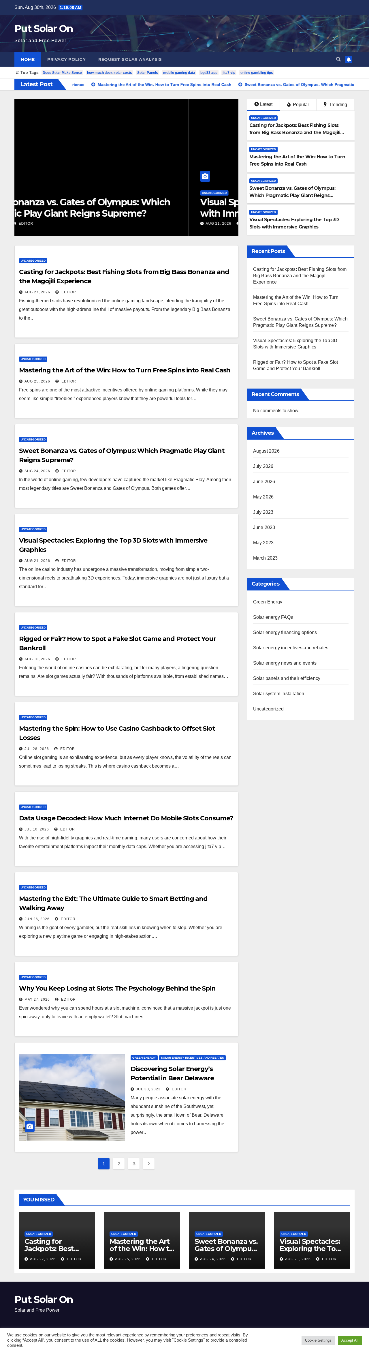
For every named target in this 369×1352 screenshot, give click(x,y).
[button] (338, 59)
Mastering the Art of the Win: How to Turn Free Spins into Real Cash (124, 370)
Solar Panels (147, 73)
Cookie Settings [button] (318, 1340)
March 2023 (265, 558)
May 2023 (263, 542)
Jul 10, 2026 (37, 829)
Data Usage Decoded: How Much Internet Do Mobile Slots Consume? (126, 818)
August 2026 (266, 451)
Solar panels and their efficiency (287, 678)
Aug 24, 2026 (37, 471)
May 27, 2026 (37, 999)
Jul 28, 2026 (37, 749)
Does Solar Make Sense (62, 73)
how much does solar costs (109, 73)
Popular (300, 104)
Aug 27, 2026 (37, 292)
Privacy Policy (66, 59)
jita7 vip (229, 73)
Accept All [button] (349, 1340)
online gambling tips (256, 73)
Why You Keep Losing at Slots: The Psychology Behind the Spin (117, 988)
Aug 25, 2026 (37, 381)
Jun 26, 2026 (37, 919)
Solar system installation (278, 693)
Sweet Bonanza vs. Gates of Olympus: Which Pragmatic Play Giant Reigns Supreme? (292, 195)
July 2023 (263, 512)
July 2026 (263, 466)
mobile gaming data (179, 73)
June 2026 (264, 481)
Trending (337, 104)
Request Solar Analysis (130, 59)
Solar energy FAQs (273, 617)
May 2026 (263, 496)
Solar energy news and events (285, 663)
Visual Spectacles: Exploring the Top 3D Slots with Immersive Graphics (123, 207)
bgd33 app (208, 73)
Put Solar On (43, 28)
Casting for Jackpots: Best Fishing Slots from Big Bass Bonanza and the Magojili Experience (294, 132)
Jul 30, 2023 (148, 1089)
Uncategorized (39, 192)
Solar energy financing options (285, 632)
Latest (266, 104)
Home (28, 59)
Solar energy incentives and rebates (192, 1057)
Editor (75, 224)
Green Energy (144, 1057)
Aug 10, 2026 (37, 659)
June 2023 (264, 527)
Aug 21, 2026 (44, 224)
